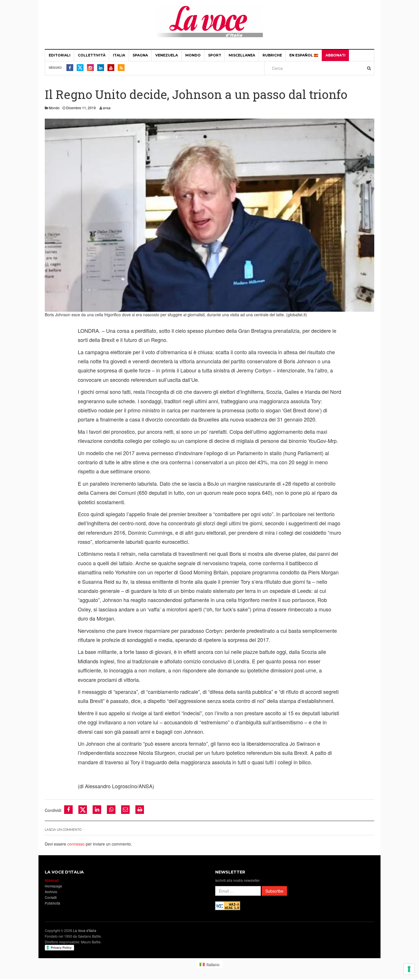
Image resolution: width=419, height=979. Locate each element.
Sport (214, 55)
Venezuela (166, 55)
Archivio (51, 891)
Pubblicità (52, 903)
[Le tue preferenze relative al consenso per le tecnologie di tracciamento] (409, 969)
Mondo (193, 55)
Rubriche (272, 55)
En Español (301, 55)
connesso (76, 844)
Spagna (140, 55)
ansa (107, 107)
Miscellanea (242, 55)
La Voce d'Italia (84, 930)
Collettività (91, 55)
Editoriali (59, 55)
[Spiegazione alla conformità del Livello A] (227, 905)
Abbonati (335, 55)
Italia (119, 55)
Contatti (51, 897)
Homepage (53, 885)
